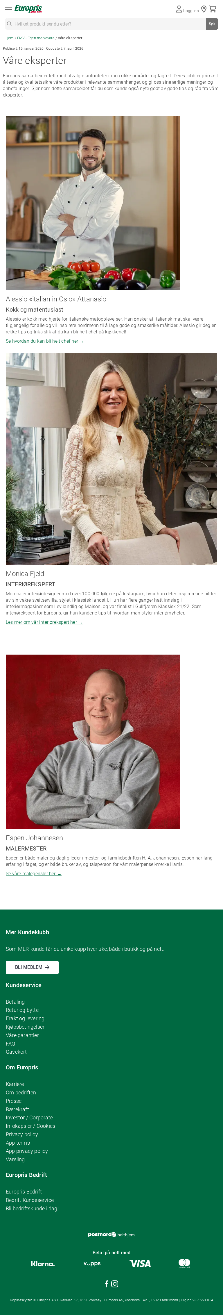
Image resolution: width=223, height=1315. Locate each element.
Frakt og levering (25, 1018)
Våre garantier (22, 1035)
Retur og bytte (22, 1010)
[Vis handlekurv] (213, 9)
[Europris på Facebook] (106, 1285)
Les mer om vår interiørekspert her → (44, 622)
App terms (18, 1143)
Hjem (10, 38)
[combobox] (111, 24)
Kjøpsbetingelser (25, 1027)
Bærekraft (17, 1109)
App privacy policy (27, 1151)
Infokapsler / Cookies (30, 1126)
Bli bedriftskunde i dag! (32, 1208)
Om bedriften (21, 1092)
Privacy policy (22, 1134)
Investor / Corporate (29, 1117)
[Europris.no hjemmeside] (28, 9)
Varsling (15, 1159)
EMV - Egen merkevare (36, 38)
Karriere (15, 1084)
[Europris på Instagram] (114, 1285)
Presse (13, 1101)
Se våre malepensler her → (34, 873)
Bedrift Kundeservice (30, 1200)
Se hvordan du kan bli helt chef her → (45, 341)
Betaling (15, 1002)
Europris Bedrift (24, 1192)
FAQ (10, 1044)
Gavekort (16, 1052)
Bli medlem (28, 967)
